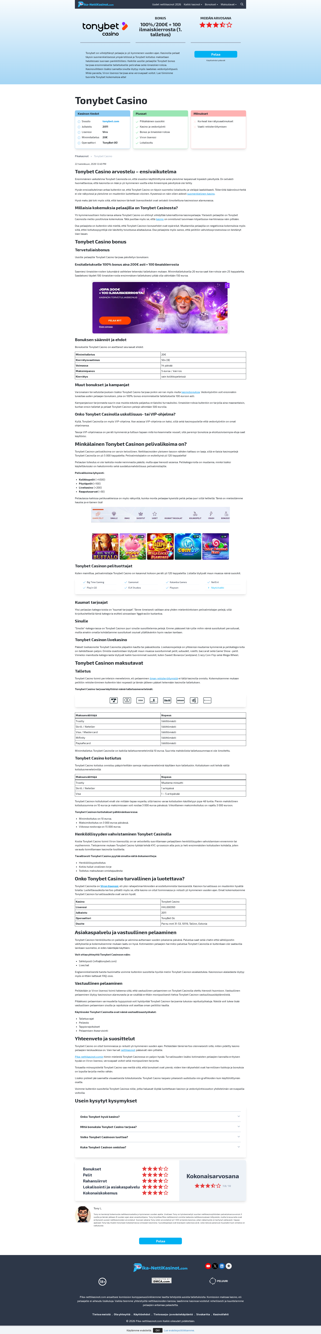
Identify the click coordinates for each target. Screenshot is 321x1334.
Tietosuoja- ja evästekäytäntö (173, 1314)
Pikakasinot (82, 156)
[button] (160, 1116)
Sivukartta (203, 1314)
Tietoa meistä (101, 1314)
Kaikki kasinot (192, 4)
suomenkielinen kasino (201, 193)
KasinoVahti (221, 1314)
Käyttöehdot (142, 1314)
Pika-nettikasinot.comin (89, 1056)
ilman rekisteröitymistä (164, 678)
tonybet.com (110, 121)
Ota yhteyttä (122, 1314)
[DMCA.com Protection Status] (163, 1280)
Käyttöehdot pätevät (215, 60)
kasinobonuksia (190, 392)
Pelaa (215, 54)
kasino (160, 219)
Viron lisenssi (109, 886)
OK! (158, 1330)
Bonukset (210, 4)
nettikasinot (128, 1050)
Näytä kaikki (217, 587)
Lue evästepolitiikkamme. (179, 1330)
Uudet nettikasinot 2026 (166, 4)
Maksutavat (228, 4)
